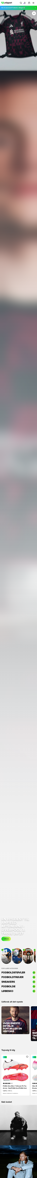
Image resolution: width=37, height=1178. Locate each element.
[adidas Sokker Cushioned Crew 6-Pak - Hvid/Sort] (14, 1136)
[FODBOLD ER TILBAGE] (6, 956)
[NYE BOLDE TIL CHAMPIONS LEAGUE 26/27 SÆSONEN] (17, 956)
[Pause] (34, 13)
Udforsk (6, 939)
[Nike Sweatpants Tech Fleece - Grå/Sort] (28, 1176)
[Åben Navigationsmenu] (33, 3)
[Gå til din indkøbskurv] (29, 3)
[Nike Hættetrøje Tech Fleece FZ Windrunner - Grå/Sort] (20, 1165)
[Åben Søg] (21, 3)
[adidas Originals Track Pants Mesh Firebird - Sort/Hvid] (12, 1128)
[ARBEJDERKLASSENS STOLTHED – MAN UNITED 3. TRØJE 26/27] (28, 956)
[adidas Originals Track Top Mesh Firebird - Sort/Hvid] (22, 1119)
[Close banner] (35, 8)
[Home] (6, 3)
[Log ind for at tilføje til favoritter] (27, 1056)
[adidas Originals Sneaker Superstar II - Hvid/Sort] (25, 1138)
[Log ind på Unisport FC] (25, 3)
